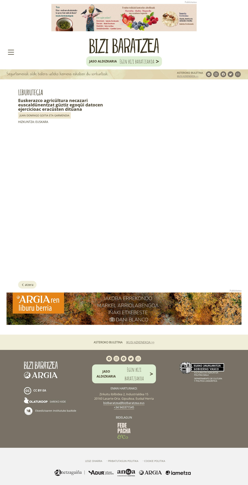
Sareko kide (57, 401)
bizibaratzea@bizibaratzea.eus (124, 403)
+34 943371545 (124, 407)
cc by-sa (39, 391)
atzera (28, 285)
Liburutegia (30, 92)
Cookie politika (154, 461)
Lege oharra (93, 461)
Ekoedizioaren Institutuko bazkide (55, 410)
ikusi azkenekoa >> (187, 76)
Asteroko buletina (190, 72)
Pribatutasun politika (123, 461)
